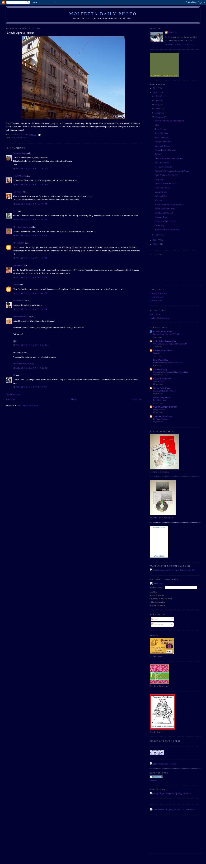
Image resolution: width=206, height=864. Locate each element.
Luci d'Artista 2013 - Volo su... (165, 390)
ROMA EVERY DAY (162, 378)
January (159, 234)
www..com (159, 527)
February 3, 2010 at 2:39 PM (30, 203)
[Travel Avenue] (173, 569)
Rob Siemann (19, 300)
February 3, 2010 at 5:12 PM (30, 258)
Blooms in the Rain (163, 141)
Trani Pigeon (160, 129)
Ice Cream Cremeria (163, 166)
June (157, 100)
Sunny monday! (159, 409)
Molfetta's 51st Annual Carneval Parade (172, 170)
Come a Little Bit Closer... (166, 183)
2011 (155, 88)
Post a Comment (13, 394)
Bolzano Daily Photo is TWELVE (166, 334)
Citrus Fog (159, 225)
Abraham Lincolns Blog (23, 363)
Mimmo (158, 200)
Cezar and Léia (19, 153)
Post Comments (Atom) (28, 405)
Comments (158, 624)
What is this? (159, 556)
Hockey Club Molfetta (159, 317)
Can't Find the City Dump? (166, 175)
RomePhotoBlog (160, 359)
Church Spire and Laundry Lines (169, 158)
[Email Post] (40, 135)
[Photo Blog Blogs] (156, 777)
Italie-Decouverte (159, 400)
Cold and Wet (161, 196)
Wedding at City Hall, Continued (169, 204)
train (23, 137)
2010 (155, 92)
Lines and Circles (162, 187)
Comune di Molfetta (158, 293)
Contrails (156, 353)
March (158, 112)
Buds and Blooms (162, 145)
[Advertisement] (166, 833)
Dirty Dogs (159, 179)
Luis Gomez (18, 265)
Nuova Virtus (155, 314)
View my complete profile (179, 45)
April (157, 108)
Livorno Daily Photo (162, 350)
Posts (155, 618)
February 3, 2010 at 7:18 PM (30, 309)
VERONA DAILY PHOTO (165, 406)
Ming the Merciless (21, 226)
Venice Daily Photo (161, 397)
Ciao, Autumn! (159, 381)
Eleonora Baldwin (21, 316)
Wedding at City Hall (164, 212)
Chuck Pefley (18, 242)
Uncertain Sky (161, 191)
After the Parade (162, 162)
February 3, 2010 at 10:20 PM (30, 367)
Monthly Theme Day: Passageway (169, 120)
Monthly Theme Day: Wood (167, 229)
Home (73, 399)
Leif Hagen (18, 191)
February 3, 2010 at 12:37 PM (30, 184)
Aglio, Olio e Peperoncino (164, 341)
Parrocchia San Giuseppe (165, 149)
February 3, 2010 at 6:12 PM (30, 277)
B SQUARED (18, 175)
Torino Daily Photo (162, 388)
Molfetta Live (156, 300)
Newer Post (10, 399)
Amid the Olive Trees (162, 416)
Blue (157, 124)
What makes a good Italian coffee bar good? (170, 343)
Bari (16, 137)
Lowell (16, 284)
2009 (155, 240)
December (160, 96)
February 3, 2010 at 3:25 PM (30, 219)
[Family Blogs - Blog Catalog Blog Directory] (170, 793)
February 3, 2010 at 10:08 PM (30, 345)
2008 (155, 244)
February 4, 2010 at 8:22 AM (30, 387)
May (157, 104)
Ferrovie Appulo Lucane (165, 221)
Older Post (136, 399)
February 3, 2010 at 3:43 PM (30, 235)
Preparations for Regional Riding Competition (170, 372)
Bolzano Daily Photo (162, 331)
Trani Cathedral (161, 137)
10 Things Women (160, 419)
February (159, 116)
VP (14, 375)
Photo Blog (153, 780)
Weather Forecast (158, 76)
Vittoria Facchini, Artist (165, 208)
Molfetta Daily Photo (103, 13)
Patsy (15, 211)
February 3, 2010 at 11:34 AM (31, 168)
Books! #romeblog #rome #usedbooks (168, 362)
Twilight (158, 154)
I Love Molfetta (156, 297)
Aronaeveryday (160, 369)
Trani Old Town (161, 133)
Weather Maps (171, 76)
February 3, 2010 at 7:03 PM (30, 293)
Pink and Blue (161, 216)
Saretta (172, 32)
